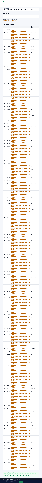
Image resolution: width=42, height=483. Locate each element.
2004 (18, 475)
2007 (10, 475)
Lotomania (32, 9)
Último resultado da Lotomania (12, 472)
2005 (15, 475)
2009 (5, 475)
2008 (7, 475)
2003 (20, 475)
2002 (23, 475)
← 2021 (28, 9)
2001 (26, 475)
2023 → (36, 9)
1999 (31, 475)
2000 (28, 475)
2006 (13, 475)
